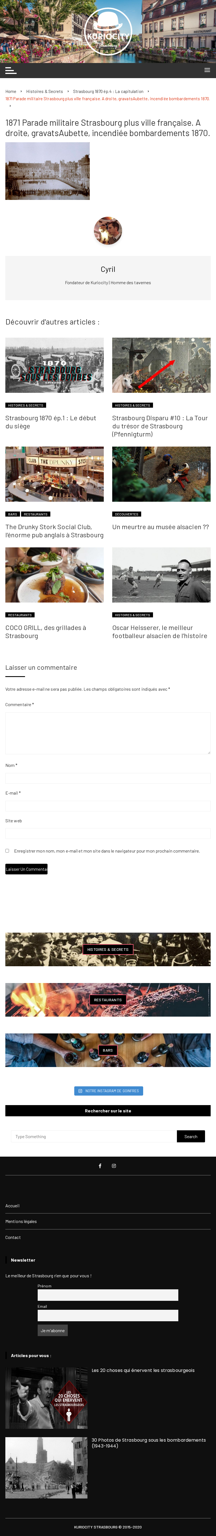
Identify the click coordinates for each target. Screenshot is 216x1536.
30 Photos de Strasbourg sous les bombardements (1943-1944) (149, 1443)
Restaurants (36, 514)
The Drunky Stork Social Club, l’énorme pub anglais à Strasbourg (54, 530)
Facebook (100, 1166)
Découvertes (126, 514)
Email (42, 1306)
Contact (13, 1237)
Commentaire (19, 704)
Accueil (12, 1205)
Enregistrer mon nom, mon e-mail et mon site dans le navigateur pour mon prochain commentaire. (107, 851)
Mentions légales (21, 1221)
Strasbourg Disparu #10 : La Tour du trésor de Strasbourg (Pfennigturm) (160, 426)
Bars (12, 514)
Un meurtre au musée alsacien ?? (160, 526)
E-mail (13, 792)
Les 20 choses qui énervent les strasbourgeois (143, 1370)
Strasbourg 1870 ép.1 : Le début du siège (50, 422)
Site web (13, 820)
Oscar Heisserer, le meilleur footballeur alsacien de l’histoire (159, 631)
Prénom (44, 1285)
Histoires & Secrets (25, 405)
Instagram (114, 1166)
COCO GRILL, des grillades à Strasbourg (45, 631)
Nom (11, 765)
